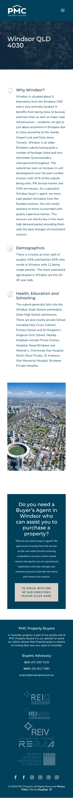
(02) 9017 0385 (40, 668)
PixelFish (43, 789)
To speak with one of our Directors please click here (36, 592)
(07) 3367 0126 (40, 662)
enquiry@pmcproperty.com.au (36, 675)
